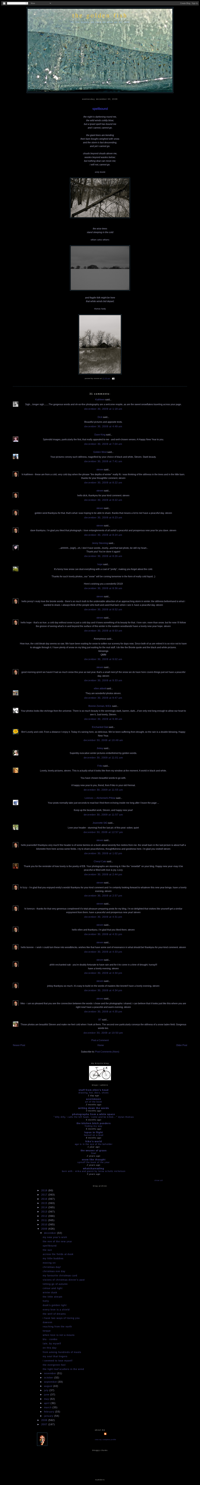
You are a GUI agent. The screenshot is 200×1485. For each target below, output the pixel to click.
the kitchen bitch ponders (94, 1123)
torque (47, 1331)
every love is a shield (56, 1309)
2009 (44, 1229)
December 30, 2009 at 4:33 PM (103, 952)
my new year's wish (55, 1237)
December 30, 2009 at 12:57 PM (103, 832)
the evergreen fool (54, 1365)
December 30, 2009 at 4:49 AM (103, 426)
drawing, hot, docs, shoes (93, 1092)
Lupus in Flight (93, 1132)
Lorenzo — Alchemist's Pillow (100, 798)
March (48, 1407)
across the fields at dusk (58, 1254)
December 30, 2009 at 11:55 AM (103, 790)
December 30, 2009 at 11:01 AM (103, 757)
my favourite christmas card (60, 1275)
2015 (44, 1203)
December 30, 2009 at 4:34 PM (103, 973)
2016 (44, 1199)
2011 (44, 1220)
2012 (44, 1216)
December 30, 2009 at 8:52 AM (103, 609)
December (50, 1233)
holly (46, 1301)
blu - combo (50, 1339)
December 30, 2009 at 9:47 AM (103, 698)
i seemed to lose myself (57, 1360)
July (46, 1390)
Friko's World (93, 1141)
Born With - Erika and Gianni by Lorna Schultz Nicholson (93, 1171)
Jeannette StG (100, 823)
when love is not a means (59, 1335)
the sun (47, 1250)
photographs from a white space (93, 1114)
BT (99, 1019)
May (47, 1399)
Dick (100, 417)
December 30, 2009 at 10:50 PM (103, 1033)
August (48, 1386)
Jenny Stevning (100, 543)
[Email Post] (113, 378)
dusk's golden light (54, 1305)
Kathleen (100, 399)
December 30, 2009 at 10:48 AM (103, 740)
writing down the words (93, 1108)
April (47, 1403)
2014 (44, 1207)
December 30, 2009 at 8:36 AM (103, 588)
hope (100, 564)
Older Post (181, 1045)
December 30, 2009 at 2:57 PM (103, 895)
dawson (47, 1322)
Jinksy (100, 748)
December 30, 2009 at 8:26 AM (103, 556)
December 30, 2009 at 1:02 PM (103, 853)
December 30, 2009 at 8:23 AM (103, 517)
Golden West (100, 452)
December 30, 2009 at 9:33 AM (103, 680)
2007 (44, 1424)
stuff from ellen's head (93, 1090)
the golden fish (100, 15)
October (49, 1377)
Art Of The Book (93, 1101)
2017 (44, 1194)
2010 (44, 1224)
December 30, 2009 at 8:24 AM (103, 535)
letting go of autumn (55, 1284)
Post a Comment (100, 1040)
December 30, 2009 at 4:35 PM (103, 1011)
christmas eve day (54, 1271)
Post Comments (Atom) (107, 1051)
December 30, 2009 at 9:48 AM (103, 719)
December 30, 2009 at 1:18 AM (103, 409)
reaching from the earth (57, 1326)
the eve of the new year (57, 1241)
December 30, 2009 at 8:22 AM (103, 482)
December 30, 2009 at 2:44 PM (103, 874)
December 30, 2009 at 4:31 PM (103, 917)
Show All (158, 1180)
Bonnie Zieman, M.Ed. (100, 706)
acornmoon (93, 1099)
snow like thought (94, 1159)
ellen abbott (100, 688)
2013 (44, 1211)
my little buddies (53, 1258)
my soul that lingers (55, 1356)
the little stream (52, 1297)
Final (93, 1153)
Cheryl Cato (100, 861)
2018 (44, 1190)
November (50, 1373)
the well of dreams (54, 1314)
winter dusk (50, 1292)
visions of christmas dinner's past (64, 1280)
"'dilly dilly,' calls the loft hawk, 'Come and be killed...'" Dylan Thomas (93, 1117)
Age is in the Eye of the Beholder (94, 1144)
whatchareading (93, 1168)
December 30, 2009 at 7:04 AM (103, 444)
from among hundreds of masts (62, 1352)
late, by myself (52, 1343)
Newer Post (19, 1045)
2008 (44, 1420)
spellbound (100, 109)
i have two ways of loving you (61, 1318)
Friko (100, 766)
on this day (50, 1348)
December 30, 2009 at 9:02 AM (103, 659)
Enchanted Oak (100, 727)
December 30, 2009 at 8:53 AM (103, 630)
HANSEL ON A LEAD (93, 1135)
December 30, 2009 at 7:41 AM (103, 461)
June (47, 1394)
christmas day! (52, 1267)
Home (101, 1045)
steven (99, 469)
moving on (49, 1263)
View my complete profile (105, 1439)
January (49, 1416)
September (51, 1382)
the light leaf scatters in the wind (63, 1369)
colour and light (52, 1288)
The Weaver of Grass (94, 1150)
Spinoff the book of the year (93, 1162)
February (49, 1411)
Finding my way (93, 1126)
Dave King (99, 434)
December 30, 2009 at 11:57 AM (103, 814)
